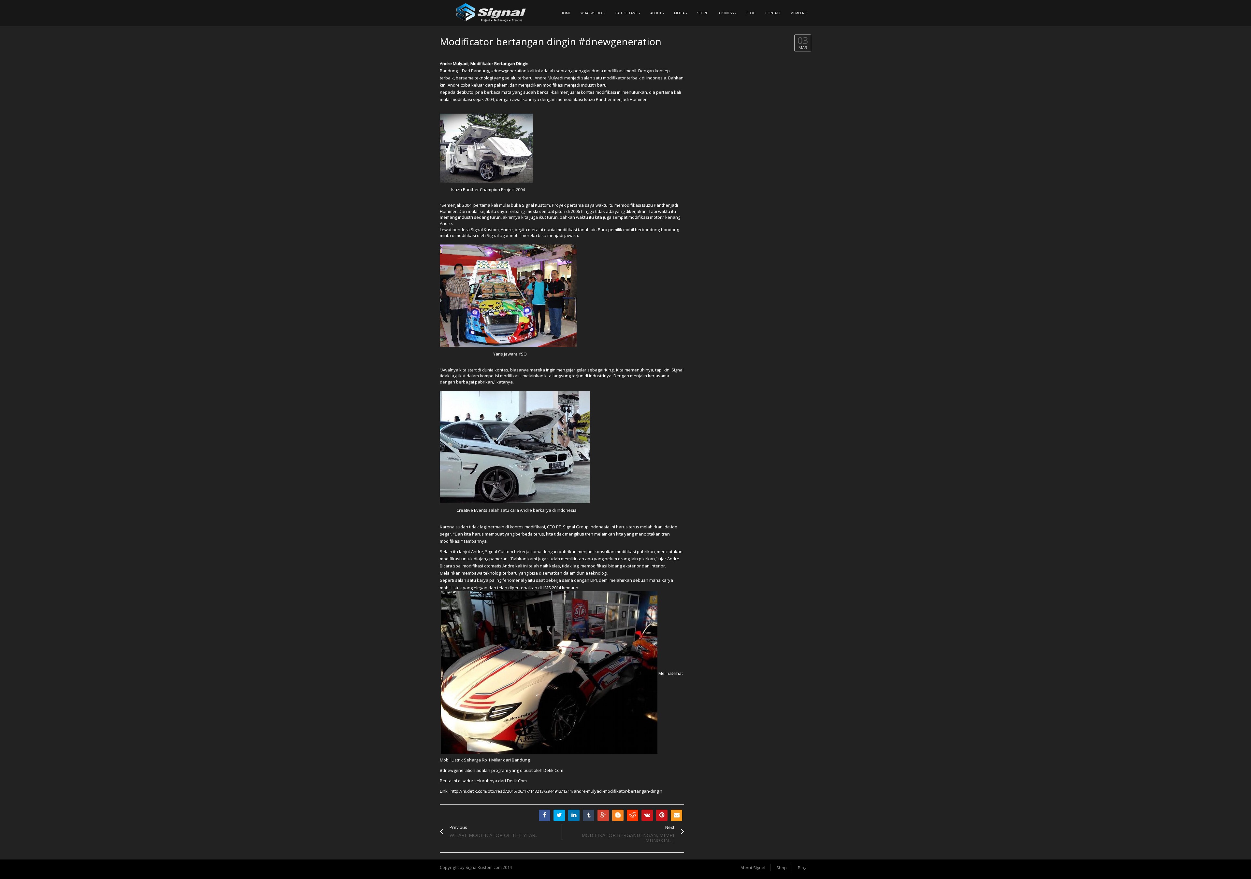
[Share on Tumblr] (588, 815)
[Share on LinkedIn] (574, 815)
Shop (781, 868)
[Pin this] (662, 815)
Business (726, 13)
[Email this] (676, 815)
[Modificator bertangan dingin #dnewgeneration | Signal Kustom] (492, 13)
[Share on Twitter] (559, 815)
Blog (750, 13)
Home (565, 13)
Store (702, 13)
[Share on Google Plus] (603, 815)
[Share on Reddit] (632, 815)
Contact (773, 13)
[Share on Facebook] (544, 815)
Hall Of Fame (627, 13)
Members (798, 13)
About (656, 13)
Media (679, 13)
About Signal (753, 868)
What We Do (592, 13)
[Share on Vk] (647, 815)
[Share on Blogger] (618, 815)
